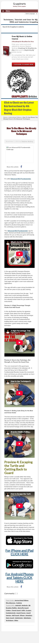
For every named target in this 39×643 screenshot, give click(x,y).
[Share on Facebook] (21, 166)
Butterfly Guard (23, 608)
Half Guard (15, 615)
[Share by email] (30, 166)
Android (18, 605)
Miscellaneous (10, 603)
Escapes (28, 610)
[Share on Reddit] (26, 166)
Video (16, 620)
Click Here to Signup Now (23, 64)
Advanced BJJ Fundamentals (21, 179)
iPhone (22, 615)
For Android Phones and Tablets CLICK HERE (20, 577)
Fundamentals (11, 613)
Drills (23, 610)
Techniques (10, 620)
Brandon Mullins (11, 608)
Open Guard (10, 618)
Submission (19, 618)
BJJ (29, 605)
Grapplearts (19, 4)
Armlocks (25, 605)
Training (19, 603)
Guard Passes (21, 613)
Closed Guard (16, 610)
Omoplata (29, 615)
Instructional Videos (21, 600)
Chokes (8, 610)
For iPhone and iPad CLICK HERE (20, 552)
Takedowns (27, 618)
